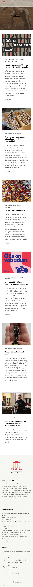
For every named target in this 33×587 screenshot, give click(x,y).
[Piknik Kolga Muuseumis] (16, 191)
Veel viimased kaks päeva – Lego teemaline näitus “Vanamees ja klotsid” (15, 423)
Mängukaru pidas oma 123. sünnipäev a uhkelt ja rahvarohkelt (15, 139)
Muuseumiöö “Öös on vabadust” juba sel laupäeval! (16, 283)
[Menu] (30, 3)
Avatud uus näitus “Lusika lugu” (15, 353)
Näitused (7, 61)
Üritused (14, 61)
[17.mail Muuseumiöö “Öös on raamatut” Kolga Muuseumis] (16, 45)
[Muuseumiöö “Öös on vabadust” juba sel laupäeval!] (16, 262)
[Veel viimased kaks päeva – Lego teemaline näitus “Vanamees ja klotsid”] (16, 403)
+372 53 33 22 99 (13, 574)
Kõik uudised (9, 59)
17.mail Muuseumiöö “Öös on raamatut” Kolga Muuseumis (16, 66)
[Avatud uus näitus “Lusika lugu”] (16, 334)
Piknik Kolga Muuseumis (15, 210)
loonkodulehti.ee (26, 585)
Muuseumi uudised (18, 59)
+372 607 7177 (12, 568)
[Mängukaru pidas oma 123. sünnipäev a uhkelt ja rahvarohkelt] (16, 119)
